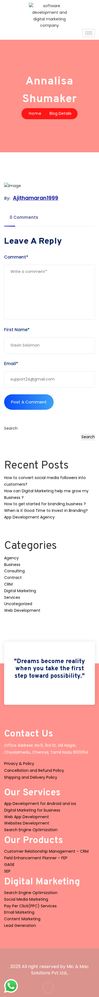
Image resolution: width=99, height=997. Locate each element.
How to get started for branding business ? (45, 504)
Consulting (14, 571)
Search (11, 428)
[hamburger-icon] (88, 33)
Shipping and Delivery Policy (30, 777)
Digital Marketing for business (32, 810)
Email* (11, 363)
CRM (8, 584)
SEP (7, 871)
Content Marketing (22, 919)
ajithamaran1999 (35, 198)
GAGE (9, 864)
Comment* (16, 257)
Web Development (22, 610)
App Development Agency (29, 517)
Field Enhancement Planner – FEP (35, 858)
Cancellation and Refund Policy (34, 770)
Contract (13, 577)
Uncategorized (18, 604)
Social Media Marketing (26, 899)
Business (12, 564)
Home (35, 113)
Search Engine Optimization (30, 830)
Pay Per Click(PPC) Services (30, 906)
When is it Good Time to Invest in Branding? (46, 510)
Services (12, 597)
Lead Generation (20, 925)
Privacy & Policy (19, 763)
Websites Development (26, 823)
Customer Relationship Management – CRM (46, 851)
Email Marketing (19, 912)
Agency (11, 558)
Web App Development (26, 817)
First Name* (17, 330)
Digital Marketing (20, 591)
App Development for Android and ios (40, 803)
